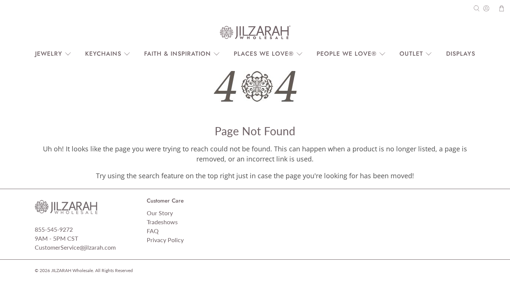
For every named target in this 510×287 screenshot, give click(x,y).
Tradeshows (162, 221)
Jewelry (48, 53)
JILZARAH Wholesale (72, 270)
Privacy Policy (165, 239)
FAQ (153, 230)
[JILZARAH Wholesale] (255, 32)
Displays (460, 53)
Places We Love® (264, 53)
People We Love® (347, 53)
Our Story (160, 212)
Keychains (103, 53)
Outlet (411, 53)
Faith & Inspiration (177, 53)
